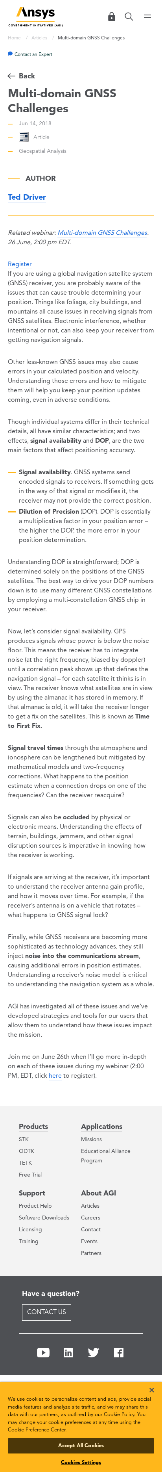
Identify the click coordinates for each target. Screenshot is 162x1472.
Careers (90, 1218)
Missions (91, 1139)
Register (20, 265)
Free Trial (30, 1175)
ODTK (26, 1151)
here (55, 1076)
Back (27, 76)
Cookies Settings (81, 1462)
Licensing (30, 1230)
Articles (39, 38)
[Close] (146, 1385)
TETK (25, 1163)
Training (29, 1241)
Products (33, 1126)
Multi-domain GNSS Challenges (102, 233)
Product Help (35, 1206)
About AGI (98, 1193)
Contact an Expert (33, 54)
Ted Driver (27, 198)
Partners (91, 1253)
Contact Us (46, 1312)
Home (15, 38)
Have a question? (50, 1294)
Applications (101, 1126)
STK (24, 1139)
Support (32, 1193)
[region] (81, 1424)
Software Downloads (44, 1218)
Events (89, 1241)
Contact (91, 1230)
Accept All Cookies (81, 1445)
